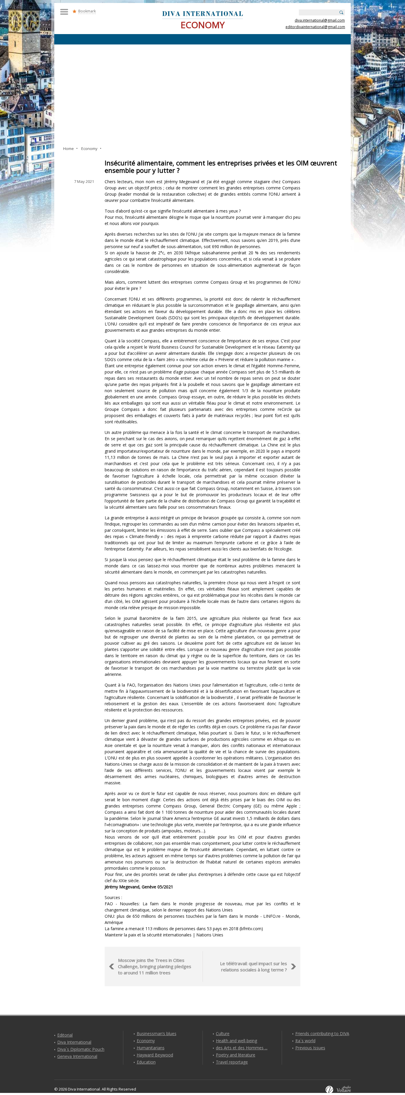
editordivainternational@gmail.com (315, 26)
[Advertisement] (202, 94)
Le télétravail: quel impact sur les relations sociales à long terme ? (253, 966)
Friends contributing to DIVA (322, 1033)
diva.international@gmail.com (320, 20)
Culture (222, 1033)
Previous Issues (310, 1048)
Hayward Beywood (155, 1055)
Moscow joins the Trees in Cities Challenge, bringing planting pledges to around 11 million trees (154, 966)
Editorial (65, 1035)
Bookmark (87, 11)
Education (146, 1062)
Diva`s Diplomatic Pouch (80, 1049)
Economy (146, 1040)
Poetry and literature (235, 1055)
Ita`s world (305, 1040)
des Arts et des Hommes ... (241, 1048)
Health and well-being (236, 1040)
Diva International (74, 1042)
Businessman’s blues (156, 1033)
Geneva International (77, 1056)
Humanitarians (151, 1048)
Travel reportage (232, 1062)
